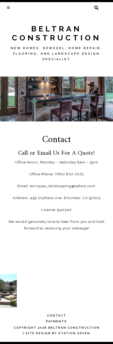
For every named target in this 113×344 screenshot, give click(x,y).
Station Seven (74, 333)
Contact (56, 315)
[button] (8, 7)
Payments (56, 321)
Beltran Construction (56, 33)
